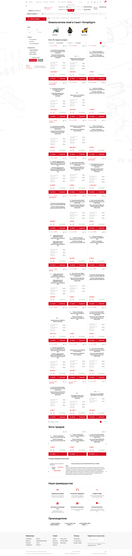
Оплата (54, 538)
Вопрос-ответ (39, 2)
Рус (43, 13)
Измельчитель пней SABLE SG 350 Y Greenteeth (77, 354)
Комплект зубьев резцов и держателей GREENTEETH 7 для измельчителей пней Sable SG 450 (57, 355)
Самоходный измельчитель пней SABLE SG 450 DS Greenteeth (57, 95)
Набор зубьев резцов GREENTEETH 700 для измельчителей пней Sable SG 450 (58, 243)
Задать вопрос (87, 9)
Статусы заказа (77, 540)
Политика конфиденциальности (72, 553)
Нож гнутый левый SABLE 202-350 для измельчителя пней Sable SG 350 (77, 279)
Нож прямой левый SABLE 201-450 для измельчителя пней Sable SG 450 (77, 168)
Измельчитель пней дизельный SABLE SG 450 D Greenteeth (77, 59)
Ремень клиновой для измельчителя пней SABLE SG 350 (97, 242)
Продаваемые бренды (41, 540)
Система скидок (64, 540)
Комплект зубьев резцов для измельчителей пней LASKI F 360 (97, 279)
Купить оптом (63, 538)
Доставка (46, 2)
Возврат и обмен (78, 542)
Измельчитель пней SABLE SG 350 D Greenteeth (77, 130)
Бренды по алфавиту (32, 13)
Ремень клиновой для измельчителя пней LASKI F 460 (97, 130)
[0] (104, 2)
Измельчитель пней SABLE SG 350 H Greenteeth (77, 96)
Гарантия (55, 544)
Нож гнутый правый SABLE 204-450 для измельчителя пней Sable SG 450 (97, 318)
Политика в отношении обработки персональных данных (39, 553)
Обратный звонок (88, 6)
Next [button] (106, 444)
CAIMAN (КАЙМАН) (33, 50)
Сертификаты (29, 544)
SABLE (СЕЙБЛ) (32, 54)
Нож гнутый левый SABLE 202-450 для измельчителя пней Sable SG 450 (97, 355)
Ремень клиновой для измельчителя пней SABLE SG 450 (77, 318)
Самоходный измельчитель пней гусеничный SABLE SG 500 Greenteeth (58, 56)
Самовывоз (52, 2)
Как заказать (77, 538)
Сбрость (40, 60)
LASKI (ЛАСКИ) (32, 52)
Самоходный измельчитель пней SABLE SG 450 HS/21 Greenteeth (96, 170)
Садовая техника (65, 17)
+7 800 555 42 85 (102, 7)
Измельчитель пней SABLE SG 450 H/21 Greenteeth (58, 321)
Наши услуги (63, 542)
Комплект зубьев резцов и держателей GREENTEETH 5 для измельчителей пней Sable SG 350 (57, 169)
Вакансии (28, 540)
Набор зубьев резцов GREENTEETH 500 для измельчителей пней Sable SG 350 (58, 282)
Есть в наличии (32, 39)
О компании (28, 538)
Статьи (37, 542)
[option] (58, 444)
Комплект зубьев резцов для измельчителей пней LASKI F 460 (57, 207)
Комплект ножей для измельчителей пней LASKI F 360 (97, 92)
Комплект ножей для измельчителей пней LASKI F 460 (77, 242)
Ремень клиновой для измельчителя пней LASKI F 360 (97, 55)
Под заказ (31, 41)
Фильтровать (33, 60)
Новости (38, 538)
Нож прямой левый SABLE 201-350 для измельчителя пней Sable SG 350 (58, 132)
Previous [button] (49, 444)
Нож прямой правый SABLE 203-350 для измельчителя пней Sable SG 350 (57, 393)
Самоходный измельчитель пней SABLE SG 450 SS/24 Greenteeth (77, 397)
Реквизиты (28, 542)
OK (104, 539)
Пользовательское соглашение (99, 553)
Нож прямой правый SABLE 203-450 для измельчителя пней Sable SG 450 (77, 206)
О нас (59, 2)
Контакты (63, 2)
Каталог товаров (55, 17)
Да (72, 10)
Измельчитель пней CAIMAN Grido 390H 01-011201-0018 (96, 394)
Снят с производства (34, 43)
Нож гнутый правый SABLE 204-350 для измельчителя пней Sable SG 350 (97, 206)
